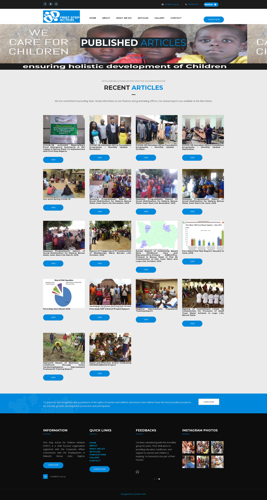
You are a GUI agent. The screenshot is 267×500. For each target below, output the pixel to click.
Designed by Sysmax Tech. (133, 494)
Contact (176, 18)
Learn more (208, 402)
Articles (143, 18)
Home (92, 18)
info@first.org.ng (172, 4)
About (106, 18)
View (53, 160)
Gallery (159, 18)
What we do (124, 18)
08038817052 (193, 4)
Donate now (214, 19)
